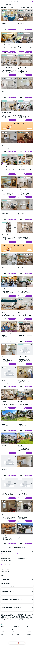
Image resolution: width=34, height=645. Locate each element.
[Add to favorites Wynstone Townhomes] (32, 200)
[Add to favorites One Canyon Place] (15, 10)
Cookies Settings (29, 634)
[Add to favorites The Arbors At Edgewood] (32, 155)
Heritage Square (5, 359)
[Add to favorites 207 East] (32, 55)
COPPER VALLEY (22, 380)
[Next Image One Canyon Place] (15, 15)
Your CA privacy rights (30, 631)
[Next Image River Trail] (15, 105)
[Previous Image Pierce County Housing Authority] (19, 438)
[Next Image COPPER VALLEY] (31, 372)
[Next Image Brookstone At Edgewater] (31, 259)
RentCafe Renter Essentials (16, 631)
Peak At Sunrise (21, 115)
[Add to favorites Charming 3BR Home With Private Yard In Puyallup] (15, 367)
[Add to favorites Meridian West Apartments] (15, 78)
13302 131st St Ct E (22, 425)
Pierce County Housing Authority (24, 448)
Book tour (5, 29)
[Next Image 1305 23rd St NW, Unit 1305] (31, 506)
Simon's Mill (21, 403)
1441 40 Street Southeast (7, 516)
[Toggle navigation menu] (2, 2)
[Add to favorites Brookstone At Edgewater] (32, 254)
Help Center (2, 631)
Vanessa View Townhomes (23, 237)
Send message (12, 29)
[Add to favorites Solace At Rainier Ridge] (15, 200)
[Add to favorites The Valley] (15, 223)
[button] (9, 15)
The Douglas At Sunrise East (24, 359)
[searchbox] (18, 1)
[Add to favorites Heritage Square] (15, 345)
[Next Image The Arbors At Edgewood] (31, 159)
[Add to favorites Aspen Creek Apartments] (15, 55)
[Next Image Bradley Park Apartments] (31, 37)
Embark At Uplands (6, 403)
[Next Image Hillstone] (31, 326)
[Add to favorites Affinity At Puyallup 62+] (15, 322)
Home (10, 547)
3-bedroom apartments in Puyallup (6, 560)
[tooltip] (5, 23)
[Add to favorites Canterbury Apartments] (15, 177)
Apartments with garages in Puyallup (6, 569)
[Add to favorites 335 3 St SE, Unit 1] (32, 479)
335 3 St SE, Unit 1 (22, 493)
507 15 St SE (5, 537)
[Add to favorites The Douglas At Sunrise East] (32, 345)
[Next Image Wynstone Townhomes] (31, 205)
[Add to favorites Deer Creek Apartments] (32, 10)
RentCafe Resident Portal (15, 634)
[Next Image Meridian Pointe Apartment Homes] (15, 37)
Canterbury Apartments (7, 192)
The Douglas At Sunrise (6, 314)
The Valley (4, 237)
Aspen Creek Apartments (7, 70)
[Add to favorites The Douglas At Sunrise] (15, 299)
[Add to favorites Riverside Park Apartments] (32, 177)
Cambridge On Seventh (6, 169)
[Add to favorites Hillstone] (32, 322)
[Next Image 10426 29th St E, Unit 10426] (31, 461)
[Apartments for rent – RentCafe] (3, 624)
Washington (14, 547)
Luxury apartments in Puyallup (5, 571)
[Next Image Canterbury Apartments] (15, 182)
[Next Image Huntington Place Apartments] (31, 83)
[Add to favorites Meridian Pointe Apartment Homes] (15, 33)
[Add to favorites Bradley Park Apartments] (32, 33)
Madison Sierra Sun (6, 291)
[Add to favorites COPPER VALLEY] (32, 367)
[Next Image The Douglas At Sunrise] (15, 304)
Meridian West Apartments (7, 92)
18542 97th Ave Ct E (6, 446)
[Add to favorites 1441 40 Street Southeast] (15, 501)
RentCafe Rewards (15, 629)
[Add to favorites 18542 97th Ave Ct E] (15, 434)
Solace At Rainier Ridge (6, 214)
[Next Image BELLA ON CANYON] (31, 137)
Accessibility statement (30, 632)
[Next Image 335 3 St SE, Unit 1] (31, 483)
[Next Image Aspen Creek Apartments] (15, 60)
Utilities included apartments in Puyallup (6, 567)
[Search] (32, 1)
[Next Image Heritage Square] (15, 349)
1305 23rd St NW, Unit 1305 (24, 516)
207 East (20, 70)
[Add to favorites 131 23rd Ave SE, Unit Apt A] (15, 479)
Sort (31, 7)
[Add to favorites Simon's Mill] (32, 390)
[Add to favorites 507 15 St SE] (15, 524)
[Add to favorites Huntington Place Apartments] (32, 78)
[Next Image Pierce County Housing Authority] (31, 438)
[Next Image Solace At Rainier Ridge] (15, 205)
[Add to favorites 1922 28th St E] (15, 411)
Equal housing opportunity (5, 640)
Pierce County (19, 547)
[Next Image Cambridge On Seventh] (15, 159)
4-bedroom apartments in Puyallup (6, 562)
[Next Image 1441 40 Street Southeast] (15, 506)
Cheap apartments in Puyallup (5, 573)
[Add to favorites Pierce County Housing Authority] (32, 434)
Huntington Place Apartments (24, 92)
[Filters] (32, 4)
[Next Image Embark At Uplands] (15, 394)
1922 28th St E (5, 425)
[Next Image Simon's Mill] (31, 394)
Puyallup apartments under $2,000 (22, 558)
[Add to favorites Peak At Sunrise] (32, 101)
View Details (9, 341)
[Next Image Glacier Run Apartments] (31, 281)
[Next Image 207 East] (31, 60)
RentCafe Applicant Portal (16, 632)
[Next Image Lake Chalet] (15, 259)
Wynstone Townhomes (23, 214)
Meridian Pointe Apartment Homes (8, 47)
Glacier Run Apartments (23, 291)
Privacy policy (29, 629)
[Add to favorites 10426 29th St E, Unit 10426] (32, 456)
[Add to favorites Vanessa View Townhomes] (32, 223)
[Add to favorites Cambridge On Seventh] (15, 155)
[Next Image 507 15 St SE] (15, 529)
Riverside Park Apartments (23, 192)
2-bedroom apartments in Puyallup (6, 558)
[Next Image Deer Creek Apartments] (31, 15)
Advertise (2, 634)
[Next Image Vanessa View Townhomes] (31, 227)
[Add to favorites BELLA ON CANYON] (32, 132)
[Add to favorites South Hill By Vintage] (15, 132)
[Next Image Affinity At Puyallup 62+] (15, 326)
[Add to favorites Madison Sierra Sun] (15, 277)
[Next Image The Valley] (15, 227)
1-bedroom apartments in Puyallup (6, 556)
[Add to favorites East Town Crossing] (32, 299)
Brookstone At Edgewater (23, 268)
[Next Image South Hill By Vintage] (15, 137)
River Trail (4, 115)
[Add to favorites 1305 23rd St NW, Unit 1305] (32, 501)
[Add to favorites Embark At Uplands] (15, 390)
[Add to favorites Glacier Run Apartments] (32, 277)
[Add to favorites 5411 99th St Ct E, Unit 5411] (32, 524)
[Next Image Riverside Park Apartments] (31, 182)
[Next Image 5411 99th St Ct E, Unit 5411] (31, 529)
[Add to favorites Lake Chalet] (15, 254)
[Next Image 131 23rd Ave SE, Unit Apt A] (15, 483)
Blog (1, 632)
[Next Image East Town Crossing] (31, 304)
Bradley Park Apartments (23, 47)
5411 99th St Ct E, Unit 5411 (24, 538)
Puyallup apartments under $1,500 (22, 556)
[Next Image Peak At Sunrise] (31, 105)
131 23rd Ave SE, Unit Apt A (7, 493)
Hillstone (20, 336)
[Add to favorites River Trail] (15, 101)
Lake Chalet (5, 268)
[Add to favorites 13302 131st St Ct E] (32, 411)
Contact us (2, 629)
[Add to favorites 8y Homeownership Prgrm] (15, 456)
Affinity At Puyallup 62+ (7, 336)
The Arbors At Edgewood (23, 169)
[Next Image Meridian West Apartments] (15, 83)
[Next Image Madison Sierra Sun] (15, 281)
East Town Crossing (22, 314)
